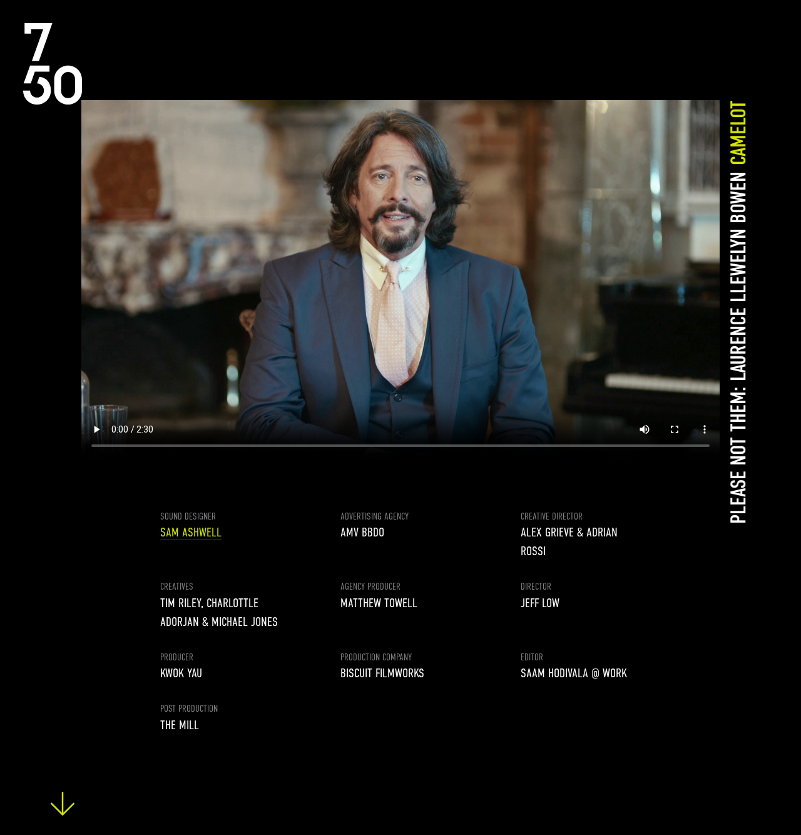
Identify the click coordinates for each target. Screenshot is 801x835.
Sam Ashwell (191, 532)
